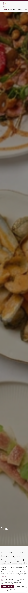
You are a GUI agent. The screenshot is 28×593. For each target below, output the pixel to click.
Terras (14, 9)
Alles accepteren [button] (8, 586)
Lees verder (3, 576)
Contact (20, 9)
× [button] (26, 566)
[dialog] (14, 579)
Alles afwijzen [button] (21, 586)
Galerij (10, 9)
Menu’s (5, 9)
